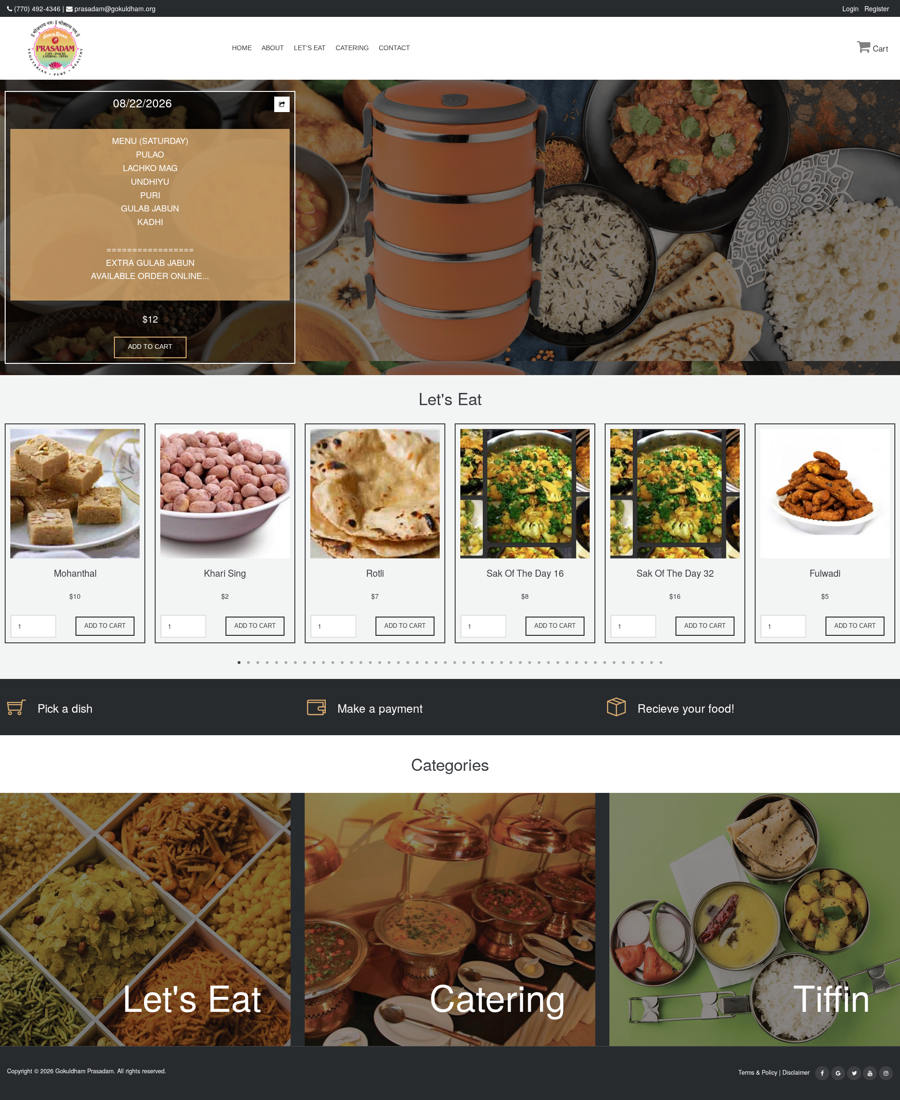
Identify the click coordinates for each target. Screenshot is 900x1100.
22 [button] (436, 662)
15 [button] (370, 662)
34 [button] (548, 662)
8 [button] (304, 662)
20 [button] (417, 662)
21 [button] (426, 662)
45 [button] (651, 662)
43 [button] (633, 662)
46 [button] (661, 662)
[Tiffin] (754, 918)
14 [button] (361, 662)
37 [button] (576, 662)
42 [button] (623, 662)
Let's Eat (310, 48)
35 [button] (557, 662)
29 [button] (501, 662)
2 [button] (248, 662)
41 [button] (614, 662)
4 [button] (267, 662)
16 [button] (379, 662)
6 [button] (286, 662)
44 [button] (642, 662)
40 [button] (604, 662)
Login (852, 8)
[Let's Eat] (145, 918)
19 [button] (407, 662)
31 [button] (520, 662)
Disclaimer (797, 1072)
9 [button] (314, 662)
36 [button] (567, 662)
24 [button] (454, 662)
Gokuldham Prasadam (84, 1071)
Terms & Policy (757, 1072)
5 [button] (276, 662)
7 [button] (295, 662)
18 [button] (398, 662)
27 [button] (483, 662)
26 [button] (473, 662)
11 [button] (333, 662)
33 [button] (539, 662)
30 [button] (511, 662)
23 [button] (445, 662)
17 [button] (389, 662)
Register (878, 8)
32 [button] (529, 662)
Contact (394, 48)
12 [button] (342, 662)
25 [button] (464, 662)
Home (242, 48)
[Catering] (450, 918)
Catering (352, 48)
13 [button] (351, 662)
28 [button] (492, 662)
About (273, 48)
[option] (450, 227)
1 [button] (239, 662)
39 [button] (595, 662)
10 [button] (323, 662)
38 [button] (586, 662)
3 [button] (257, 662)
